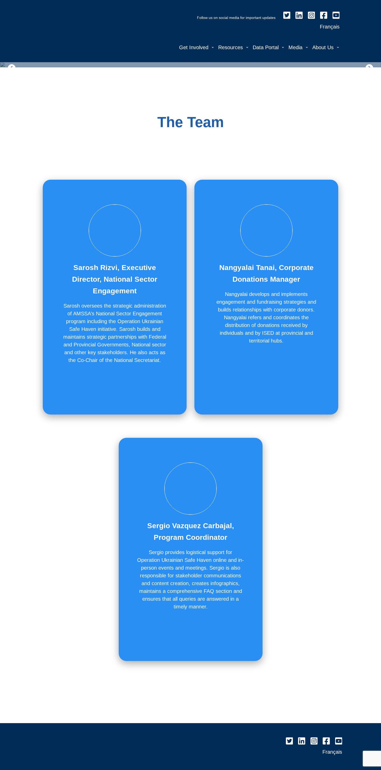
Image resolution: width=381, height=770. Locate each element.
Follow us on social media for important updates (236, 18)
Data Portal (266, 47)
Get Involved (193, 47)
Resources (230, 47)
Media (295, 47)
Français (330, 27)
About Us (323, 47)
